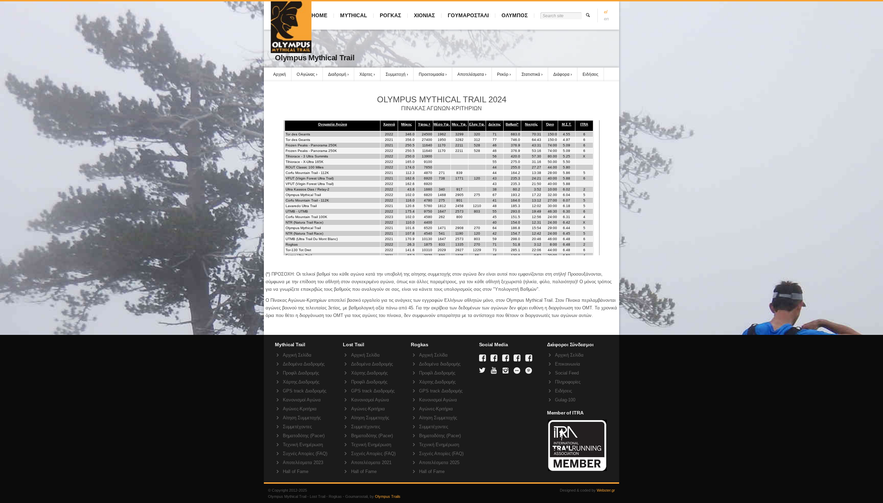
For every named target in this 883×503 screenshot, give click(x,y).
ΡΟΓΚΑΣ (390, 15)
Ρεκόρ (502, 74)
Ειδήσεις (590, 74)
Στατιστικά (531, 74)
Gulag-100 (565, 399)
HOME (319, 15)
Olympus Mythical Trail (303, 195)
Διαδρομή (337, 74)
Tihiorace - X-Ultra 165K (305, 162)
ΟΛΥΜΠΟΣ (515, 15)
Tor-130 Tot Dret (298, 250)
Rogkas (292, 244)
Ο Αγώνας (306, 74)
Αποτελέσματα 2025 (439, 462)
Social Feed (567, 373)
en (606, 18)
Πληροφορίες (568, 381)
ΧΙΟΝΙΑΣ (424, 15)
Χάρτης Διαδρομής (301, 381)
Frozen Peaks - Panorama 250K (311, 145)
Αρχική (279, 74)
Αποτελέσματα (470, 74)
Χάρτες (366, 74)
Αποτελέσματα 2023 (303, 462)
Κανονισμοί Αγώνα (302, 399)
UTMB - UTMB (297, 211)
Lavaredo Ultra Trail (301, 206)
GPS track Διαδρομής (304, 390)
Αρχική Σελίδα (297, 355)
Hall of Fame (295, 471)
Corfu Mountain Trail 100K (306, 217)
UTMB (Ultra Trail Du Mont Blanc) (312, 239)
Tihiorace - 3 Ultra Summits (307, 156)
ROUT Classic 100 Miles (305, 167)
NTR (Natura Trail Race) (304, 222)
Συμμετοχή (396, 74)
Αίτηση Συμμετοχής (302, 417)
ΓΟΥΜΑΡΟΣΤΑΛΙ (468, 15)
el (605, 11)
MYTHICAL (353, 15)
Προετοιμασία (431, 74)
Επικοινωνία (567, 364)
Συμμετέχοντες (297, 426)
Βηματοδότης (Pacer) (304, 435)
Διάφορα (561, 74)
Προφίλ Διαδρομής (301, 373)
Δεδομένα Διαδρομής (304, 364)
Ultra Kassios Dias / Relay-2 (307, 189)
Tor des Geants (298, 134)
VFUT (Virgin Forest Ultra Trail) (310, 178)
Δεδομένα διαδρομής (439, 364)
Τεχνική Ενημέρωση (303, 444)
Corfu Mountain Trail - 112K (307, 173)
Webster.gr (606, 490)
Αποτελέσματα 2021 (371, 462)
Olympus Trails (387, 496)
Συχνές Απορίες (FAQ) (305, 453)
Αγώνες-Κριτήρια (300, 408)
